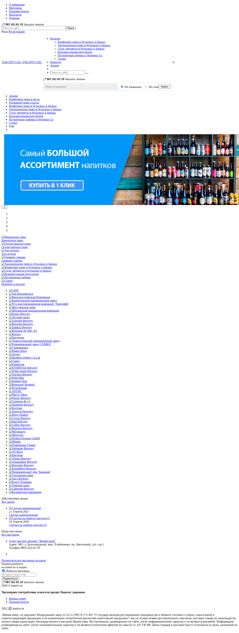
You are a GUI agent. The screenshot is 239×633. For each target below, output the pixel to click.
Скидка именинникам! (23, 514)
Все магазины (10, 534)
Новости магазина (17, 571)
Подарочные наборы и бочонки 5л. (80, 55)
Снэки (62, 58)
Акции (13, 95)
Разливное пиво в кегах (24, 102)
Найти (164, 86)
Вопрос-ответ (17, 598)
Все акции (8, 501)
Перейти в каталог (13, 284)
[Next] (5, 207)
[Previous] (2, 207)
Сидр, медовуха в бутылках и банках (81, 48)
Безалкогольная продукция (75, 52)
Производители (19, 601)
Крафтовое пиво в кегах (24, 99)
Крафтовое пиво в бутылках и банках (81, 42)
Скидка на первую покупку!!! (28, 525)
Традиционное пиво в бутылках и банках (84, 45)
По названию (133, 87)
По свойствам (158, 87)
